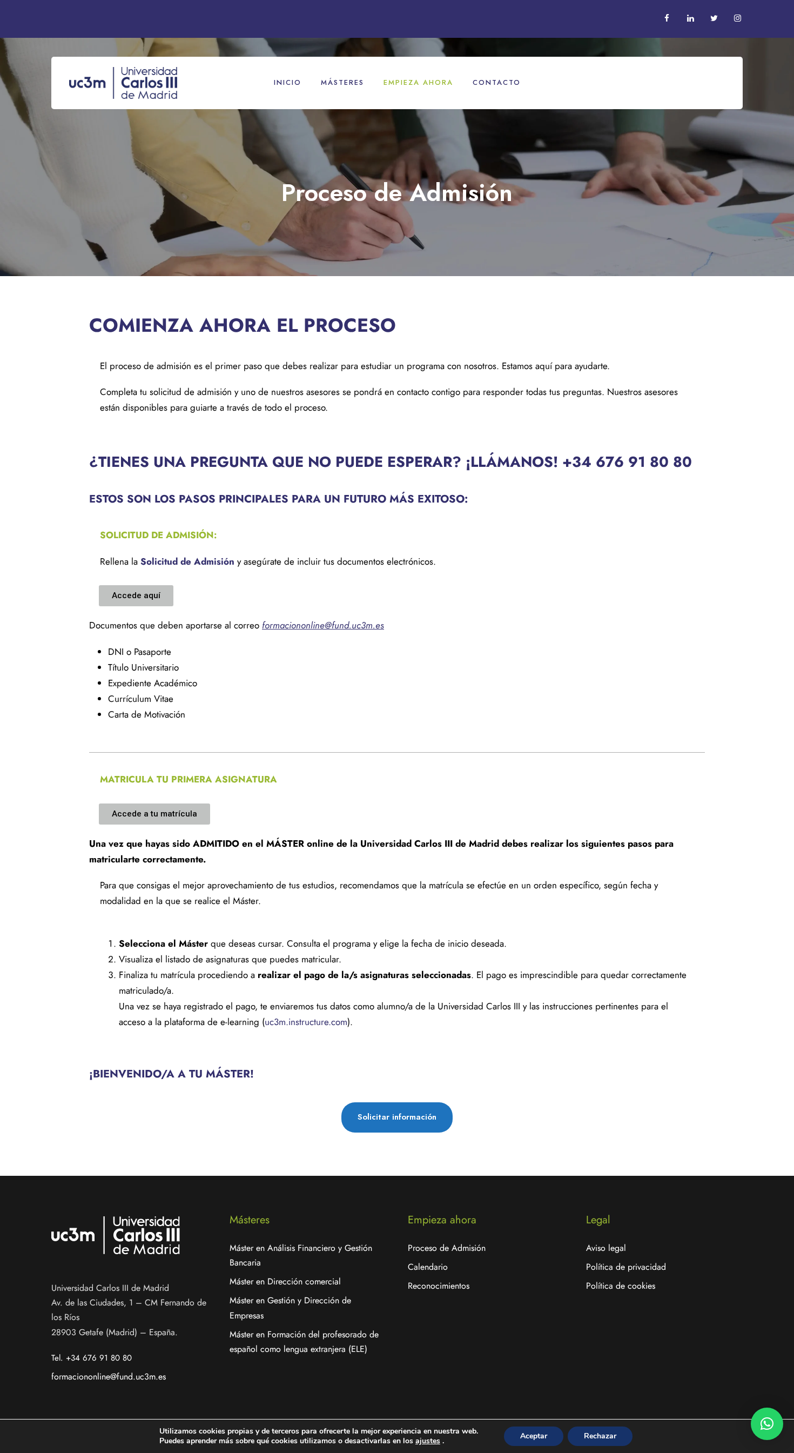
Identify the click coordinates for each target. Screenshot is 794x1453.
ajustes (427, 1441)
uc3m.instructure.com (306, 1021)
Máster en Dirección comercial (285, 1281)
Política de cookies (620, 1286)
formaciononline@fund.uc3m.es (108, 1376)
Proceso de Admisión (447, 1248)
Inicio (287, 82)
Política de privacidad (626, 1267)
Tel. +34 (91, 1358)
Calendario (428, 1267)
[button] (767, 1424)
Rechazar (600, 1436)
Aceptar (533, 1436)
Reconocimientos (438, 1286)
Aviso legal (606, 1248)
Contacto (497, 82)
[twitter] (714, 18)
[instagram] (737, 18)
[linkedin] (690, 18)
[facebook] (667, 18)
